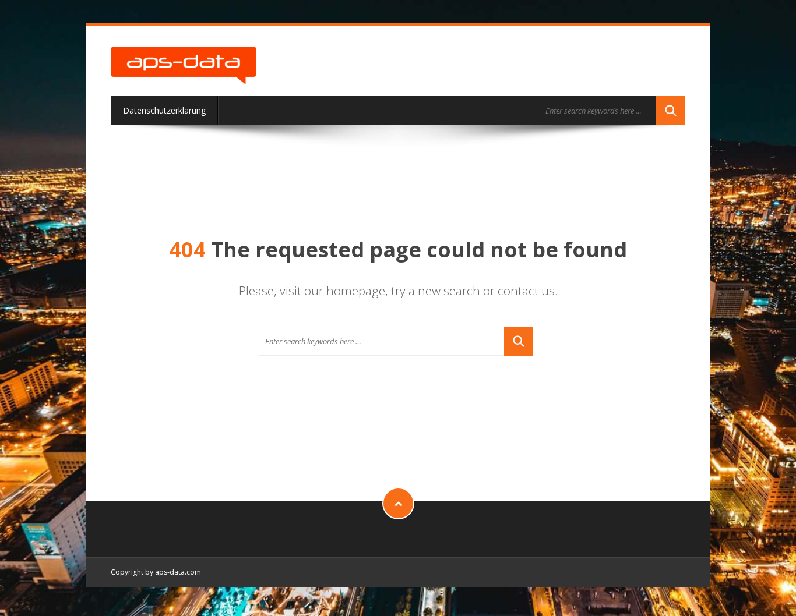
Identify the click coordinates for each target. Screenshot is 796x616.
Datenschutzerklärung (164, 110)
